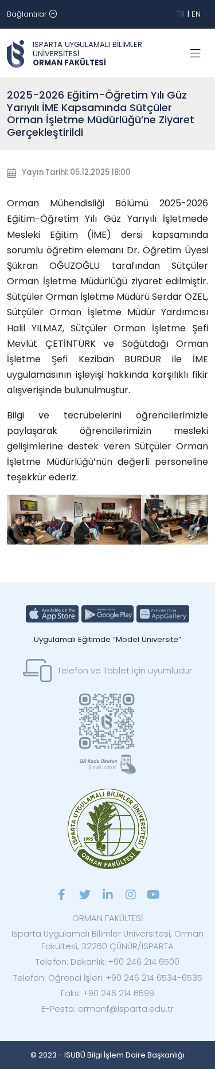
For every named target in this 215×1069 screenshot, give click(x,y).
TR (180, 14)
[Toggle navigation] (195, 53)
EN (196, 14)
